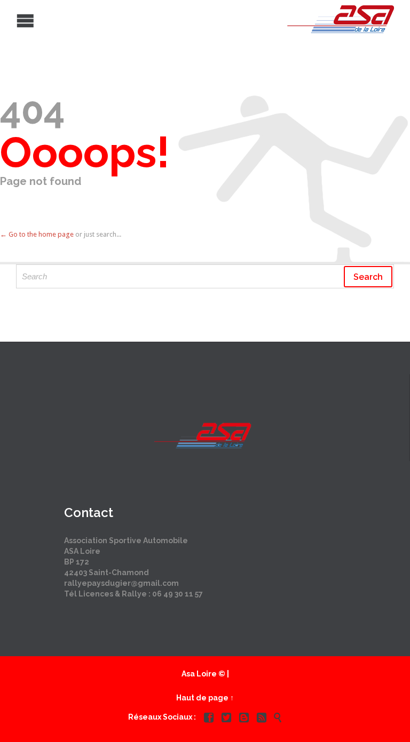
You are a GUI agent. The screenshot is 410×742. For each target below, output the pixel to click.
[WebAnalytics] (205, 736)
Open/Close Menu (9, 19)
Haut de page (202, 697)
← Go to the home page (37, 234)
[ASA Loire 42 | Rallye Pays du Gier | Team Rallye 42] (197, 19)
